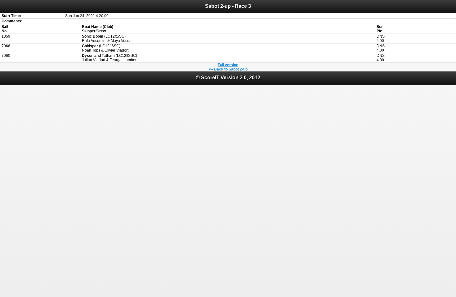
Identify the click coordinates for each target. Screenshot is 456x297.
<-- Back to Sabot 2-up (228, 69)
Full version (228, 65)
